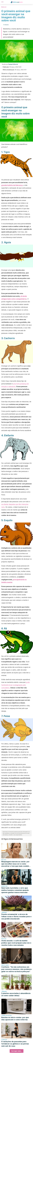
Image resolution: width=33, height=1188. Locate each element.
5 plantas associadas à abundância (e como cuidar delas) (15, 994)
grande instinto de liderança (12, 185)
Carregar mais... (16, 1051)
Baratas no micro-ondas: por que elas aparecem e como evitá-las (15, 1018)
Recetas (3, 938)
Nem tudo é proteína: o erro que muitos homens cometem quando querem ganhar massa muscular (15, 890)
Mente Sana (5, 965)
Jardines (4, 912)
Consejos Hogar (6, 1015)
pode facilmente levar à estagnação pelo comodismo (15, 685)
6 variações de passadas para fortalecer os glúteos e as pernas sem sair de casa (15, 1044)
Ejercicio (4, 1039)
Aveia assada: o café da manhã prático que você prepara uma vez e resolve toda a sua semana (16, 943)
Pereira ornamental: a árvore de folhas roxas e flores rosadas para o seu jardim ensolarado (16, 916)
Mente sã (3, 7)
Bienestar (4, 886)
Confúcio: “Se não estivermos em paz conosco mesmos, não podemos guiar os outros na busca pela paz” (16, 969)
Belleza (3, 859)
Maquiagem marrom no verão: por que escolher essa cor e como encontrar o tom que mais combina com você (15, 864)
